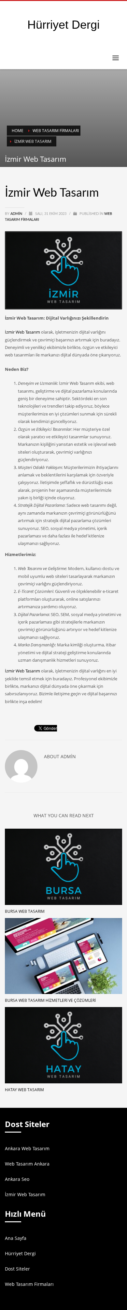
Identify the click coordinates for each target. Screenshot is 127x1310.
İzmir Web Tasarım (22, 332)
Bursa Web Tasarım (25, 911)
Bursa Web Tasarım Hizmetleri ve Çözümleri (50, 1000)
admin (16, 214)
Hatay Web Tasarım (24, 1089)
